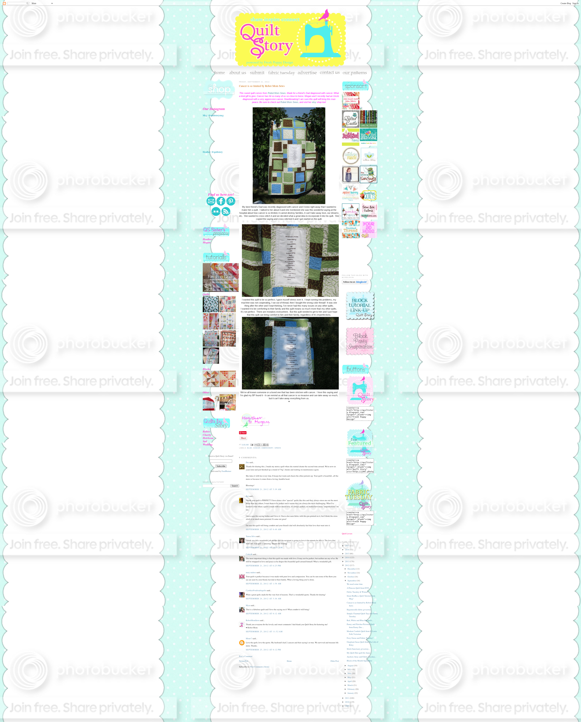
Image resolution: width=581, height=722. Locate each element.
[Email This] (255, 444)
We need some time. (355, 584)
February (351, 689)
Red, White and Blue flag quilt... (360, 620)
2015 (347, 553)
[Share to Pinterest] (267, 444)
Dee (247, 462)
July (349, 669)
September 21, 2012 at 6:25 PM (263, 565)
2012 (347, 565)
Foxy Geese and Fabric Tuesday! (360, 638)
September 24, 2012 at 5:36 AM (263, 598)
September (352, 580)
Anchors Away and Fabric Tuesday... (361, 656)
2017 (347, 545)
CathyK (249, 554)
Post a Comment (245, 656)
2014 (347, 557)
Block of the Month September (359, 660)
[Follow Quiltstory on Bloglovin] (355, 283)
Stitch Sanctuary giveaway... (358, 648)
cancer (256, 448)
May (350, 677)
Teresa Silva (251, 536)
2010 (347, 702)
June (350, 673)
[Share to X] (261, 444)
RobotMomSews (252, 620)
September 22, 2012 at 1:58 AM (263, 583)
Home (289, 661)
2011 (347, 698)
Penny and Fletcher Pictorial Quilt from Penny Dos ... (361, 626)
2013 (347, 561)
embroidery (267, 448)
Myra (248, 605)
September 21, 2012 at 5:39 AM (263, 489)
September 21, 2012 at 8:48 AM (263, 529)
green (278, 448)
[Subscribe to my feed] (226, 215)
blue (249, 448)
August (351, 665)
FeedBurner (226, 471)
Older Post (334, 661)
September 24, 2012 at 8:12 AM (263, 613)
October (351, 576)
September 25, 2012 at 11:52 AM (264, 631)
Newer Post (243, 661)
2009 (347, 705)
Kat (247, 496)
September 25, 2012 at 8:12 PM (263, 649)
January (351, 693)
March (350, 685)
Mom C (249, 638)
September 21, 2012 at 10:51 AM (264, 547)
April (350, 681)
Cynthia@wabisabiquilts (256, 590)
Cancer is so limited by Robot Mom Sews (262, 86)
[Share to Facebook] (264, 444)
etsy (314, 102)
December (352, 568)
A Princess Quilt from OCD (358, 588)
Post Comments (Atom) (259, 666)
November (352, 572)
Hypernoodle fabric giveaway (359, 609)
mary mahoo (251, 572)
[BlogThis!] (258, 444)
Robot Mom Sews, (289, 102)
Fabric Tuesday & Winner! (357, 592)
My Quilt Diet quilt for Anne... (359, 652)
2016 (347, 549)
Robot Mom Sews (276, 93)
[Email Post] (251, 444)
